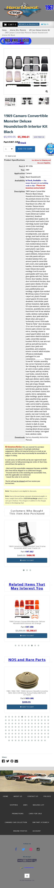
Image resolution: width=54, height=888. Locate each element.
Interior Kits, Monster (18, 30)
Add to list (11, 156)
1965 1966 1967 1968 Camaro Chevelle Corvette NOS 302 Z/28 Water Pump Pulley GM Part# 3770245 (27, 693)
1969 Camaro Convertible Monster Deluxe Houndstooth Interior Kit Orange (27, 622)
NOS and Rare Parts (27, 660)
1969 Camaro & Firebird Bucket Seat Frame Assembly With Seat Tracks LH (27, 547)
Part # (27, 552)
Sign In (45, 24)
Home (4, 30)
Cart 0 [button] (11, 24)
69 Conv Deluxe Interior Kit (39, 30)
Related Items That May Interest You (27, 586)
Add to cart (25, 149)
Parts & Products (29, 24)
